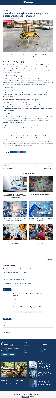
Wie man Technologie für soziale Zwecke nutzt (40, 242)
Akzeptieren (25, 396)
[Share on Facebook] (15, 152)
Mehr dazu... (32, 396)
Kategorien (44, 344)
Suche (4, 257)
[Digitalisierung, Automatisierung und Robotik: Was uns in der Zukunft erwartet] (41, 209)
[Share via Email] (24, 152)
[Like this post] (12, 152)
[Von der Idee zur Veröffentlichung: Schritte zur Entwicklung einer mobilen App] (15, 232)
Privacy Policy (27, 345)
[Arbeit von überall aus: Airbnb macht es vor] (14, 370)
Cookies (25, 350)
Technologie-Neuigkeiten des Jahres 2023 (11, 383)
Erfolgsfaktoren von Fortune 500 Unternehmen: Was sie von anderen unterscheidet (22, 276)
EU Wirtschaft (11, 18)
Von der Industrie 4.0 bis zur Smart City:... (41, 194)
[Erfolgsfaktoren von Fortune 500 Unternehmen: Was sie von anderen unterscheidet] (33, 383)
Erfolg (5, 322)
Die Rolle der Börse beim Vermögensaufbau (13, 279)
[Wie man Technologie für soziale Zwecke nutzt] (41, 232)
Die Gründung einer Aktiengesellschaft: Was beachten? (16, 272)
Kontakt (25, 352)
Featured (6, 326)
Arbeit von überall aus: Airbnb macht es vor (12, 376)
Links (25, 342)
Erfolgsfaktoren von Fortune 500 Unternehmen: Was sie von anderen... (46, 383)
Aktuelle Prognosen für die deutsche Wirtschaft (13, 380)
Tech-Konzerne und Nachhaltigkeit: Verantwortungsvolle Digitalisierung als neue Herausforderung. (15, 196)
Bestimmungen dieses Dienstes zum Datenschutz (31, 306)
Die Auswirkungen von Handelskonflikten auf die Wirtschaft (17, 283)
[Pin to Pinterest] (21, 152)
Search (50, 259)
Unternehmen (7, 332)
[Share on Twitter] (18, 152)
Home (4, 8)
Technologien (6, 10)
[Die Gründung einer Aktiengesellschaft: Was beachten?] (33, 374)
